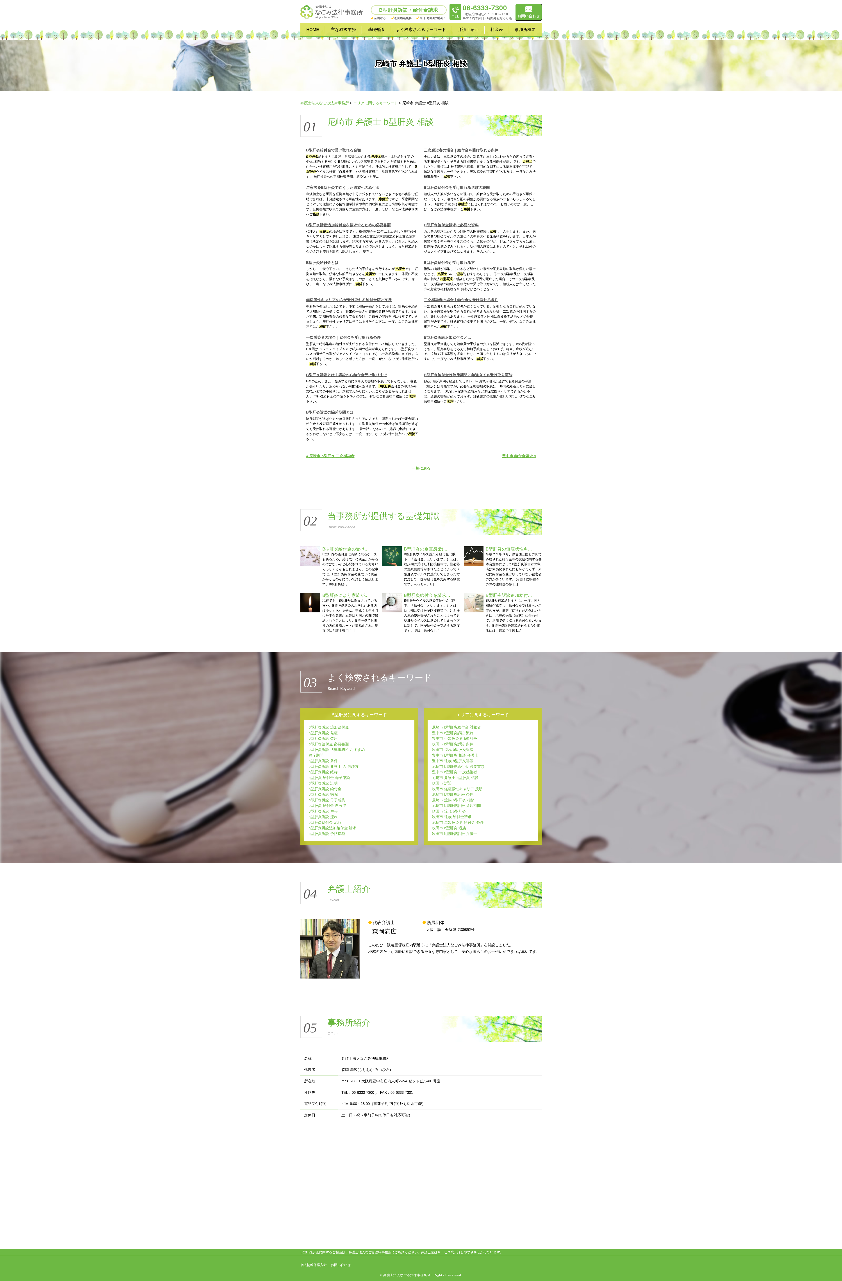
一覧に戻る (421, 468)
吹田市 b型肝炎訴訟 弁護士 (454, 834)
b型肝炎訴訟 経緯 (323, 772)
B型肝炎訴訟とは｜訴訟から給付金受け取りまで (346, 375)
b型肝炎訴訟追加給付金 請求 (332, 828)
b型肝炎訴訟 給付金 (325, 789)
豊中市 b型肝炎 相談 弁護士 (455, 755)
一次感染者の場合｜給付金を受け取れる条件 (343, 337)
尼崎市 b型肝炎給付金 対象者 (456, 727)
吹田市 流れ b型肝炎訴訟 (452, 750)
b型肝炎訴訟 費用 (323, 738)
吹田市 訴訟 (442, 783)
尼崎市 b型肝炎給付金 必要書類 (458, 767)
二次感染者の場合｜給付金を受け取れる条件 (461, 300)
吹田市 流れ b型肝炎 (449, 811)
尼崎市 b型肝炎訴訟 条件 (452, 794)
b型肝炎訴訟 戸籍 (323, 811)
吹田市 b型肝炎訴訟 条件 (452, 744)
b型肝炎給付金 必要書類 (329, 744)
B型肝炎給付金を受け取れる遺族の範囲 (457, 187)
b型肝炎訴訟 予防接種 (327, 834)
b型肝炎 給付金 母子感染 (329, 778)
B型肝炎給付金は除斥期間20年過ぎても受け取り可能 (468, 375)
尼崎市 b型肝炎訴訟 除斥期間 (456, 806)
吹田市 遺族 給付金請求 (451, 817)
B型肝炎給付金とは (322, 263)
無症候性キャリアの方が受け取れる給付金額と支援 (349, 300)
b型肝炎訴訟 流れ (323, 817)
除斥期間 (316, 755)
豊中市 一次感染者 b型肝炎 (454, 738)
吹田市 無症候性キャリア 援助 (457, 789)
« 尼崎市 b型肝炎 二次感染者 (330, 456)
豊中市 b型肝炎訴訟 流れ (452, 733)
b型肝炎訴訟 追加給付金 (329, 727)
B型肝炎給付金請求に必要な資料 (451, 225)
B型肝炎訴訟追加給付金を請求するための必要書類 (348, 225)
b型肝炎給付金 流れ (325, 822)
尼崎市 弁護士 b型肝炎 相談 (455, 778)
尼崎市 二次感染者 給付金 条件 (458, 822)
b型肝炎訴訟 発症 (323, 733)
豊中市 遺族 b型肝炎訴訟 (452, 761)
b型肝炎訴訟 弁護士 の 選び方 (334, 767)
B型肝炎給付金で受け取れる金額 (333, 150)
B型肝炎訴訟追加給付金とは (447, 337)
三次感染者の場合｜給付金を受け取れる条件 (461, 150)
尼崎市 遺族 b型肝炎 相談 (453, 800)
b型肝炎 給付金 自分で (327, 806)
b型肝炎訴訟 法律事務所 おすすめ (337, 750)
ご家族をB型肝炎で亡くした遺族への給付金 (343, 187)
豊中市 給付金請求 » (519, 456)
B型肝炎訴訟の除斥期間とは (329, 412)
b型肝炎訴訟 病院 (323, 794)
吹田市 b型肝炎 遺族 (449, 828)
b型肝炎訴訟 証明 (323, 783)
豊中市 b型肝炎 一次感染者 (454, 772)
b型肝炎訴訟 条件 (323, 761)
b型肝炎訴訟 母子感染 (327, 800)
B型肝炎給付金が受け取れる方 (449, 263)
